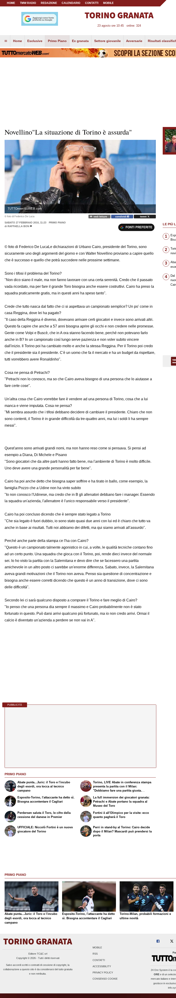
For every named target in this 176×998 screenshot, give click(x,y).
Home (11, 3)
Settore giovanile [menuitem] (107, 41)
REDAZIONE (49, 3)
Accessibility (102, 966)
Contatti (99, 960)
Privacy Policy (103, 972)
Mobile (97, 947)
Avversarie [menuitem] (134, 41)
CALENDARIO (71, 3)
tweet (143, 216)
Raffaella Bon (18, 226)
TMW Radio (28, 3)
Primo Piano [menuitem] (57, 41)
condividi (121, 216)
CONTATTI (91, 3)
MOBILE (108, 3)
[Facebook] (158, 941)
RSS (95, 954)
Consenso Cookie (105, 979)
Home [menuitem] (17, 41)
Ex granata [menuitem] (80, 41)
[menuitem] (5, 41)
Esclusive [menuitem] (34, 41)
